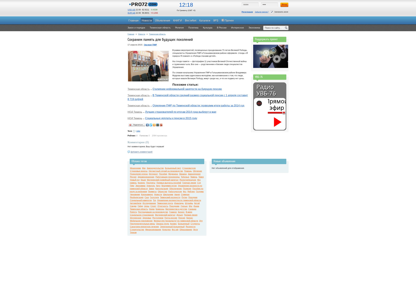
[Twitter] (151, 125)
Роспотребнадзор (188, 180)
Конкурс (141, 183)
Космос (173, 224)
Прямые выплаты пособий (168, 183)
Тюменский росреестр (170, 197)
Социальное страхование (142, 215)
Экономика (140, 186)
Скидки (133, 206)
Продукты (150, 183)
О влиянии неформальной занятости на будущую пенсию (187, 89)
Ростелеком (157, 218)
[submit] (286, 28)
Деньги (179, 215)
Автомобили (135, 203)
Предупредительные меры (142, 224)
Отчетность (162, 206)
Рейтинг (191, 191)
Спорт (153, 206)
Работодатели (175, 191)
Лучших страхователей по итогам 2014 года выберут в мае (180, 111)
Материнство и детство (176, 209)
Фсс (184, 191)
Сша (147, 197)
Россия (133, 177)
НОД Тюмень (135, 111)
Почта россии (170, 218)
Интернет (153, 174)
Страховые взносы (139, 171)
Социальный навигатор (141, 200)
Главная (131, 34)
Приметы (152, 191)
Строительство (137, 229)
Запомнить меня (281, 12)
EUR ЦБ (131, 13)
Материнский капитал (165, 215)
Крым (143, 180)
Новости (141, 34)
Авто (158, 186)
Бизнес (181, 212)
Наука (152, 209)
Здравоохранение (146, 177)
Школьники (168, 194)
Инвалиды (179, 203)
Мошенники (135, 168)
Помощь (188, 171)
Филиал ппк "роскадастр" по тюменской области (176, 221)
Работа (133, 212)
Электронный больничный (172, 227)
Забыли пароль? (261, 12)
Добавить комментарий (141, 152)
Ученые (184, 206)
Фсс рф (175, 229)
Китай (197, 203)
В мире (189, 212)
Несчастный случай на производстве (166, 171)
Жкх (144, 168)
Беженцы (160, 209)
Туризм (133, 232)
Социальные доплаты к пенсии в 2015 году (171, 118)
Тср (154, 200)
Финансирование (153, 229)
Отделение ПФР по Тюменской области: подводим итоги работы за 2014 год (198, 105)
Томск (201, 177)
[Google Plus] (161, 125)
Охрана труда (162, 224)
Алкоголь (151, 186)
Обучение (197, 171)
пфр (138, 131)
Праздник (192, 197)
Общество (162, 191)
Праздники (174, 206)
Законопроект (194, 174)
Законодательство (155, 168)
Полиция (187, 189)
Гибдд (140, 206)
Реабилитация (136, 197)
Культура (166, 229)
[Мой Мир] (157, 125)
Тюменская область (157, 34)
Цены (146, 206)
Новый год (135, 180)
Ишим (196, 206)
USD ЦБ (131, 10)
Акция (177, 194)
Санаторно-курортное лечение (144, 227)
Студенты (195, 224)
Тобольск (185, 177)
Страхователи (189, 168)
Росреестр (190, 227)
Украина (183, 174)
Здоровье (147, 218)
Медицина (173, 174)
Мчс (190, 206)
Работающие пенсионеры (168, 177)
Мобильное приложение (141, 221)
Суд (199, 183)
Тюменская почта (165, 203)
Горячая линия (189, 183)
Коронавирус (147, 194)
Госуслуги (154, 197)
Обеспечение (175, 189)
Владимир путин (169, 186)
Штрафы (189, 203)
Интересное (135, 218)
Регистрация (247, 12)
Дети (195, 229)
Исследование (149, 203)
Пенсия (181, 218)
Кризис (189, 218)
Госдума (200, 191)
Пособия (163, 174)
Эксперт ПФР (150, 45)
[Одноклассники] (154, 125)
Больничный (183, 224)
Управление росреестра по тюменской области (179, 200)
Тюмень (193, 177)
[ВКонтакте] (147, 125)
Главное (173, 212)
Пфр (132, 186)
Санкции (192, 209)
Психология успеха (139, 174)
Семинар (185, 194)
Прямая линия (190, 215)
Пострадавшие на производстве (153, 212)
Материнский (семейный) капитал (162, 180)
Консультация (161, 189)
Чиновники (135, 194)
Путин (184, 197)
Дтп (201, 221)
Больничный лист (173, 168)
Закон (151, 189)
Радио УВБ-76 (266, 90)
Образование (186, 229)
